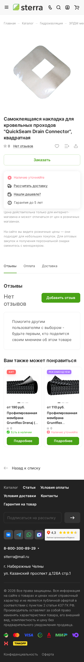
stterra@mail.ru (16, 556)
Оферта (48, 654)
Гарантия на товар (20, 504)
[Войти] (67, 7)
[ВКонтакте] (8, 534)
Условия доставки (20, 496)
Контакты (49, 496)
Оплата (29, 266)
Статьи (29, 487)
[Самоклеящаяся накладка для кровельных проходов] (42, 72)
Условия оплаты (54, 487)
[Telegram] (18, 534)
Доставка (49, 266)
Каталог (11, 487)
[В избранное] (56, 146)
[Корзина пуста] (76, 7)
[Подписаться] (72, 517)
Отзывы (10, 266)
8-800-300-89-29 (20, 548)
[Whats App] (29, 534)
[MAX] (39, 534)
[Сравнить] (67, 146)
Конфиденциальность (21, 654)
